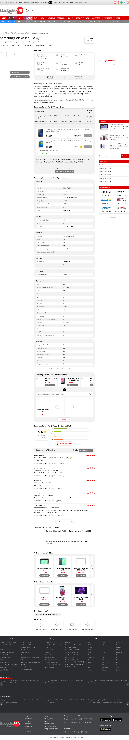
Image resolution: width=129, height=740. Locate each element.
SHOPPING (62, 2)
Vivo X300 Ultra (4, 655)
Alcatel (90, 645)
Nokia (104, 670)
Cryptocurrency (25, 655)
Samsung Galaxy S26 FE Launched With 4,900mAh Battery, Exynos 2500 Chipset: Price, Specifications (108, 701)
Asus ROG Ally (69, 657)
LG (103, 657)
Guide (70, 18)
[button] (91, 381)
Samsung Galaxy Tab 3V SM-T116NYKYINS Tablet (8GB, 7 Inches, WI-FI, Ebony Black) (68, 131)
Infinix (104, 645)
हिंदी (17, 2)
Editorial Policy (49, 724)
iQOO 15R (3, 667)
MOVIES (21, 2)
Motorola (105, 667)
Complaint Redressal (51, 729)
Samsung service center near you (47, 614)
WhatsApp (81, 731)
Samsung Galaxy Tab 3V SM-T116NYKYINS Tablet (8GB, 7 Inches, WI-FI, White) (68, 142)
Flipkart (90, 662)
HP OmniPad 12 (26, 645)
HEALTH (45, 2)
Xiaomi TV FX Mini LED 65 (72, 652)
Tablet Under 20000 (105, 175)
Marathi (86, 2)
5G (123, 22)
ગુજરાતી (66, 722)
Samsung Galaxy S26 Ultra (8, 642)
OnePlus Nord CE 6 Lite (28, 647)
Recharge (108, 18)
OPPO (118, 650)
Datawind (91, 657)
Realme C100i (49, 650)
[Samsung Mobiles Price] (41, 624)
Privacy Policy (48, 719)
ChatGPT (2, 647)
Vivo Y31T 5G (49, 647)
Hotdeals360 (91, 22)
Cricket (27, 2)
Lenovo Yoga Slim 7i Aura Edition (9, 665)
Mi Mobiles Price (72, 629)
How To (35, 22)
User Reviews (40, 45)
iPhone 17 (24, 660)
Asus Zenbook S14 (5, 657)
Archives (28, 724)
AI (20, 18)
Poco (117, 657)
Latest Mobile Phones (27, 667)
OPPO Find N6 (4, 650)
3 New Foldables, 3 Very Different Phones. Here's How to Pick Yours (119, 137)
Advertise (28, 731)
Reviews (51, 18)
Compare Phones (26, 669)
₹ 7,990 (90, 38)
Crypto (62, 22)
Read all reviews (64, 522)
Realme (118, 660)
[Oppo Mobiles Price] (57, 624)
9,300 (49, 147)
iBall (103, 642)
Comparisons (28, 45)
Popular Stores (105, 187)
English (66, 719)
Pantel (118, 655)
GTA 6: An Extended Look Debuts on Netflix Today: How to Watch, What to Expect (23, 682)
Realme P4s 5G (49, 655)
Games (55, 2)
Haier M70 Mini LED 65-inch (73, 650)
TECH (50, 2)
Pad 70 (67, 642)
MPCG (80, 2)
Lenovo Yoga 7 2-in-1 (51, 662)
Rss (85, 731)
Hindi (71, 719)
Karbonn (104, 650)
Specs (19, 45)
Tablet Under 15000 (105, 171)
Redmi (118, 662)
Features (61, 18)
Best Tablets (103, 165)
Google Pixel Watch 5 (71, 647)
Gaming (42, 22)
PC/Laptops (81, 22)
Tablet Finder (15, 33)
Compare (96, 18)
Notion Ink (119, 642)
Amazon (90, 647)
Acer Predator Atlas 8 (71, 655)
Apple (90, 650)
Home (3, 18)
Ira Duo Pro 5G (49, 667)
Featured (103, 121)
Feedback (28, 721)
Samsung (3, 42)
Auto (36, 18)
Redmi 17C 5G (49, 657)
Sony (117, 667)
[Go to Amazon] (41, 133)
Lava (103, 652)
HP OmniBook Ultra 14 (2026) (30, 657)
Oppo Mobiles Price (57, 629)
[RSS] (128, 2)
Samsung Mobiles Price (41, 630)
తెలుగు (85, 719)
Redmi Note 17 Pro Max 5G (53, 645)
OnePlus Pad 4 (25, 650)
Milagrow (105, 665)
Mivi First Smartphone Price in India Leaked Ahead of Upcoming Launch (22, 701)
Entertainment (53, 22)
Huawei (90, 670)
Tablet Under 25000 (105, 178)
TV (74, 22)
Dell (89, 660)
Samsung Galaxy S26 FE (52, 642)
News (43, 18)
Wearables (116, 22)
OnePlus (118, 647)
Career (46, 716)
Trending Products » (107, 61)
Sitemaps (28, 719)
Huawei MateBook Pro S (52, 665)
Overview (4, 45)
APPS (67, 2)
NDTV (2, 2)
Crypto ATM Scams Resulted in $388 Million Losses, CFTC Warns (67, 701)
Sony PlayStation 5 (27, 642)
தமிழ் (80, 719)
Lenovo (104, 655)
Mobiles (20, 22)
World (7, 2)
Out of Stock (88, 136)
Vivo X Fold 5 (4, 670)
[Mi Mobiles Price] (72, 624)
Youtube (73, 731)
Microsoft (105, 662)
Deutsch (81, 722)
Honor (90, 665)
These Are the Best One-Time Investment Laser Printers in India (110, 682)
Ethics (46, 721)
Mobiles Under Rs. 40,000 (8, 652)
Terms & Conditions (50, 726)
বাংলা (76, 719)
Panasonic (119, 652)
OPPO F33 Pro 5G (26, 652)
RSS (26, 729)
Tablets (100, 22)
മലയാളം (74, 722)
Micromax (105, 660)
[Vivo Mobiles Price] (87, 624)
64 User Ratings (13, 42)
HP (89, 667)
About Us (28, 716)
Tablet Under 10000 (105, 168)
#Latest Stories (5, 697)
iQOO (104, 647)
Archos (90, 652)
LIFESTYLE (38, 2)
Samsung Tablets (25, 33)
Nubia (118, 645)
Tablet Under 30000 (105, 181)
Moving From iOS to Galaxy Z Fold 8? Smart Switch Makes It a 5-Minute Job (119, 146)
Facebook (65, 731)
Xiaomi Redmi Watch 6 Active (74, 645)
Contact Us (28, 726)
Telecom (28, 22)
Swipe (118, 670)
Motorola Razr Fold (5, 645)
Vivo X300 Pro (4, 662)
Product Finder (82, 18)
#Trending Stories (6, 677)
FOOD (32, 2)
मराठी (90, 719)
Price (12, 45)
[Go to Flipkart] (41, 144)
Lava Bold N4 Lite (50, 652)
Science (108, 22)
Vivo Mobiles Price (87, 629)
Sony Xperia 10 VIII (50, 660)
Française (88, 722)
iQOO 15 (2, 660)
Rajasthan (74, 2)
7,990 (49, 136)
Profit (12, 2)
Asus (89, 655)
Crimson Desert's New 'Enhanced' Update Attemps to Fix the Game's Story (67, 682)
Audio (69, 22)
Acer (89, 642)
